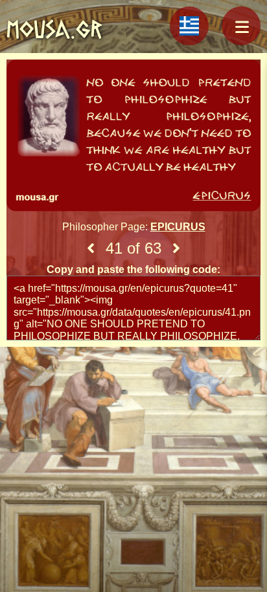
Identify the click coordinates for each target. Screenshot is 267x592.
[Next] (176, 248)
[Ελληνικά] (189, 25)
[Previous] (91, 248)
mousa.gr (54, 29)
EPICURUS (177, 226)
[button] (241, 25)
